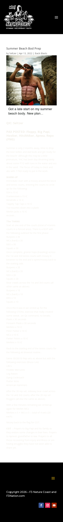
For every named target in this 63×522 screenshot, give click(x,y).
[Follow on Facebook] (41, 505)
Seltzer (12, 53)
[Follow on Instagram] (47, 505)
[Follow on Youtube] (54, 505)
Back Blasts (41, 53)
